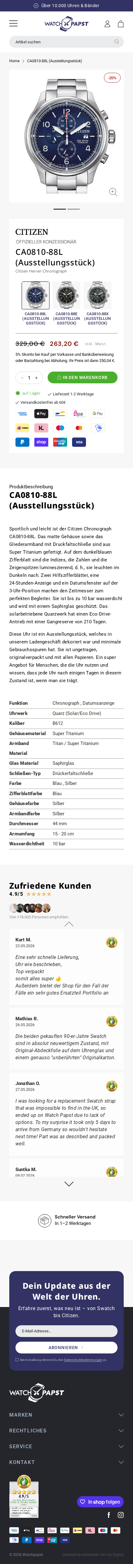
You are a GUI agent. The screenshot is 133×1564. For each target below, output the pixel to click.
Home (14, 61)
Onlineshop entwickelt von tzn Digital (93, 1555)
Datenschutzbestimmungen (83, 1359)
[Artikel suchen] (116, 41)
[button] (121, 23)
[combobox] (66, 42)
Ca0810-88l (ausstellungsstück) (35, 318)
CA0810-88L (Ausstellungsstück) (54, 61)
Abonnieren (63, 1347)
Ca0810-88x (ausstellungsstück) (97, 318)
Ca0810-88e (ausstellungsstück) (66, 318)
